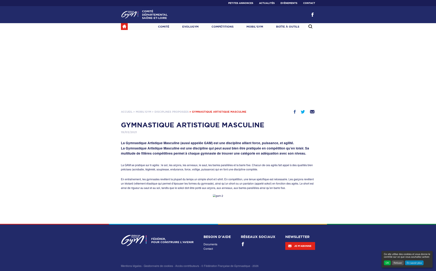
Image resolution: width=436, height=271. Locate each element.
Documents (210, 244)
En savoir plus (414, 262)
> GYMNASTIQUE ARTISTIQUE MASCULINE (217, 111)
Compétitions (222, 26)
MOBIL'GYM (254, 26)
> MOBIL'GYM (142, 111)
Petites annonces (240, 3)
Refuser (398, 262)
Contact (309, 3)
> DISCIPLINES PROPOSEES (170, 111)
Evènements (289, 3)
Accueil (127, 111)
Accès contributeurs (187, 266)
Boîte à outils (287, 26)
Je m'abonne (302, 246)
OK (387, 262)
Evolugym (190, 26)
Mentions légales (131, 266)
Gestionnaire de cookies (158, 266)
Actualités (267, 3)
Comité (163, 26)
